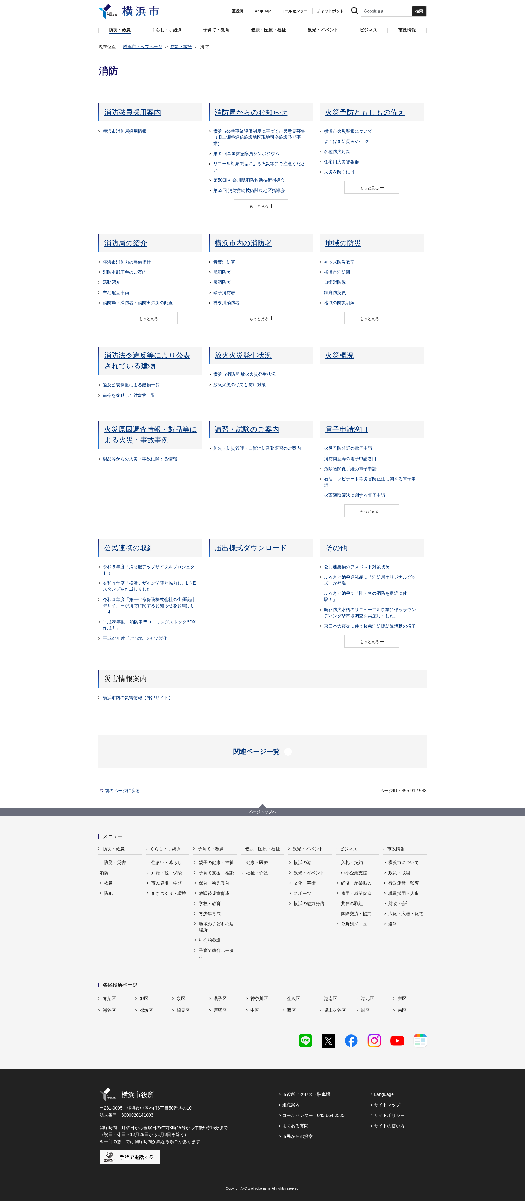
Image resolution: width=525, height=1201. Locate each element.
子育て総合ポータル (216, 953)
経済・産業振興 (356, 883)
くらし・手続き (165, 849)
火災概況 (339, 355)
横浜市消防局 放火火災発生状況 (244, 374)
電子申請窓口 (346, 429)
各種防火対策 (337, 151)
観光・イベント (308, 849)
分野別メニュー (356, 924)
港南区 (330, 998)
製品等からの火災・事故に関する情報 (140, 459)
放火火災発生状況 (243, 355)
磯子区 (220, 998)
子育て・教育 (211, 849)
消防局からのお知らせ (251, 112)
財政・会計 (399, 903)
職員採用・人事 (403, 893)
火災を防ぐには (339, 172)
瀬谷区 (109, 1010)
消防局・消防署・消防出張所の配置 (138, 302)
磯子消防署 (224, 292)
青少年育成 (210, 913)
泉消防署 (222, 282)
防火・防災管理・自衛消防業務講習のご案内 (257, 448)
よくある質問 (295, 1125)
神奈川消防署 (226, 302)
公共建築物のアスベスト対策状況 (357, 566)
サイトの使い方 (389, 1125)
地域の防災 (343, 243)
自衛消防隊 (335, 282)
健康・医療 (257, 862)
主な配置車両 (116, 292)
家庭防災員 (335, 292)
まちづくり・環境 (168, 893)
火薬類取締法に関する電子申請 (354, 495)
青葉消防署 (224, 262)
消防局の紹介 (125, 243)
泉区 (181, 998)
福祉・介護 (257, 873)
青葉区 (109, 998)
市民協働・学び (166, 883)
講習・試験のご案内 (247, 429)
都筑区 (146, 1010)
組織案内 (291, 1104)
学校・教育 (210, 903)
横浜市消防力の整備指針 (127, 262)
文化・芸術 (305, 883)
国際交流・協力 (356, 913)
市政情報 (396, 849)
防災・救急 (181, 46)
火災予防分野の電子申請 (348, 448)
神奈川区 (259, 998)
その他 (336, 548)
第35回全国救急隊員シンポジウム (246, 153)
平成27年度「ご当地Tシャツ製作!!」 (138, 638)
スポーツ (302, 893)
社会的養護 (210, 940)
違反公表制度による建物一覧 (131, 385)
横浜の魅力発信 (309, 903)
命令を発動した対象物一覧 (129, 395)
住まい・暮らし (166, 862)
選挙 (392, 924)
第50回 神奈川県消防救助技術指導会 (249, 180)
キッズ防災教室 (339, 262)
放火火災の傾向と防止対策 (239, 384)
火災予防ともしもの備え (365, 112)
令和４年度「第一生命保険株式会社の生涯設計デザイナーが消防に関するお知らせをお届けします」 (149, 605)
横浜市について (403, 862)
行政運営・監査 (403, 883)
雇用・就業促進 (356, 893)
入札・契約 (352, 862)
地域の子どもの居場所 (216, 927)
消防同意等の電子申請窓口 (350, 458)
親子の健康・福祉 (216, 862)
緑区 (365, 1010)
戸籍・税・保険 (166, 873)
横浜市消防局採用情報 (125, 131)
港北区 (367, 998)
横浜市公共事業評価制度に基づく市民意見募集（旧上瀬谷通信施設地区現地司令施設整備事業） (259, 137)
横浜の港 (302, 862)
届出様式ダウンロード (251, 548)
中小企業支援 (354, 873)
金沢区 (293, 998)
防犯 (108, 893)
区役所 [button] (237, 11)
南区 (402, 1010)
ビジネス (348, 849)
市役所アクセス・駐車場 (306, 1094)
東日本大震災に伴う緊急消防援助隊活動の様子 (370, 626)
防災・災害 (115, 862)
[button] (262, 751)
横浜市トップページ (142, 46)
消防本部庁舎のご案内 (125, 272)
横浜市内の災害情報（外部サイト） (138, 697)
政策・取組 (399, 873)
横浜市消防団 (337, 272)
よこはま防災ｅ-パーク (346, 141)
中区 (254, 1010)
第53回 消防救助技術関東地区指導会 (249, 190)
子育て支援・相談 (216, 873)
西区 (291, 1010)
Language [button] (262, 11)
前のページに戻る (122, 790)
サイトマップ (387, 1104)
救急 (108, 883)
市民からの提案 (297, 1136)
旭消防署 (222, 272)
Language (384, 1094)
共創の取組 (352, 903)
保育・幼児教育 (214, 883)
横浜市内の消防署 (243, 243)
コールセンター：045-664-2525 (313, 1115)
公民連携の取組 (129, 548)
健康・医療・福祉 (262, 849)
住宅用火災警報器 (341, 161)
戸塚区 (220, 1010)
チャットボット (330, 11)
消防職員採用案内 (132, 112)
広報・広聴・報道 (405, 913)
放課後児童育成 (214, 893)
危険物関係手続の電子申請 (350, 468)
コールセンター (294, 11)
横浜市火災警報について (348, 131)
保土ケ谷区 (335, 1010)
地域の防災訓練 (339, 302)
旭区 (144, 998)
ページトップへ (262, 812)
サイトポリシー (389, 1115)
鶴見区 (183, 1010)
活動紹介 (111, 282)
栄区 (402, 998)
